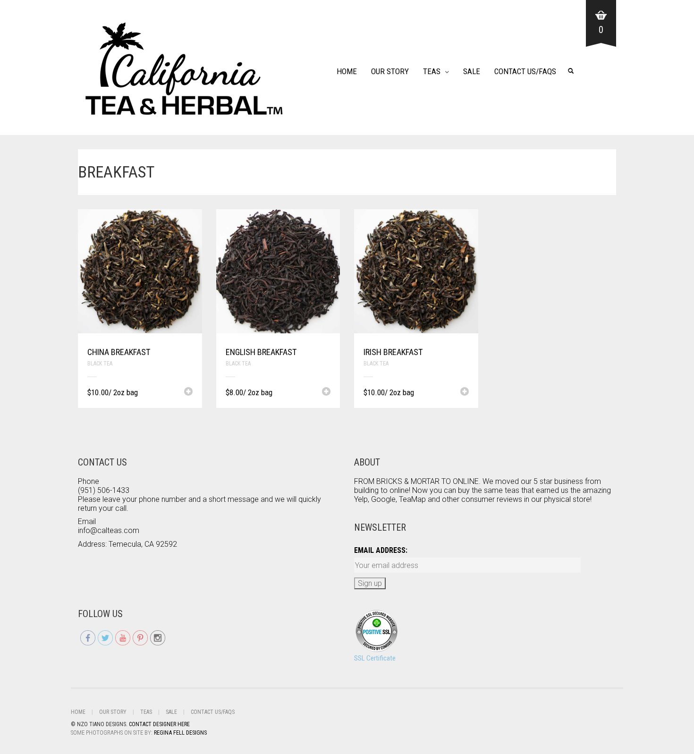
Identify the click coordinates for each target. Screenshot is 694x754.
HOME (347, 71)
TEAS (431, 71)
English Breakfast (261, 352)
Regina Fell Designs (180, 732)
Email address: (380, 550)
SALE (471, 71)
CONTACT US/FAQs (525, 71)
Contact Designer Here (159, 724)
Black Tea (99, 363)
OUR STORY (390, 71)
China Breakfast (118, 352)
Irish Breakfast (393, 352)
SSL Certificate (375, 658)
